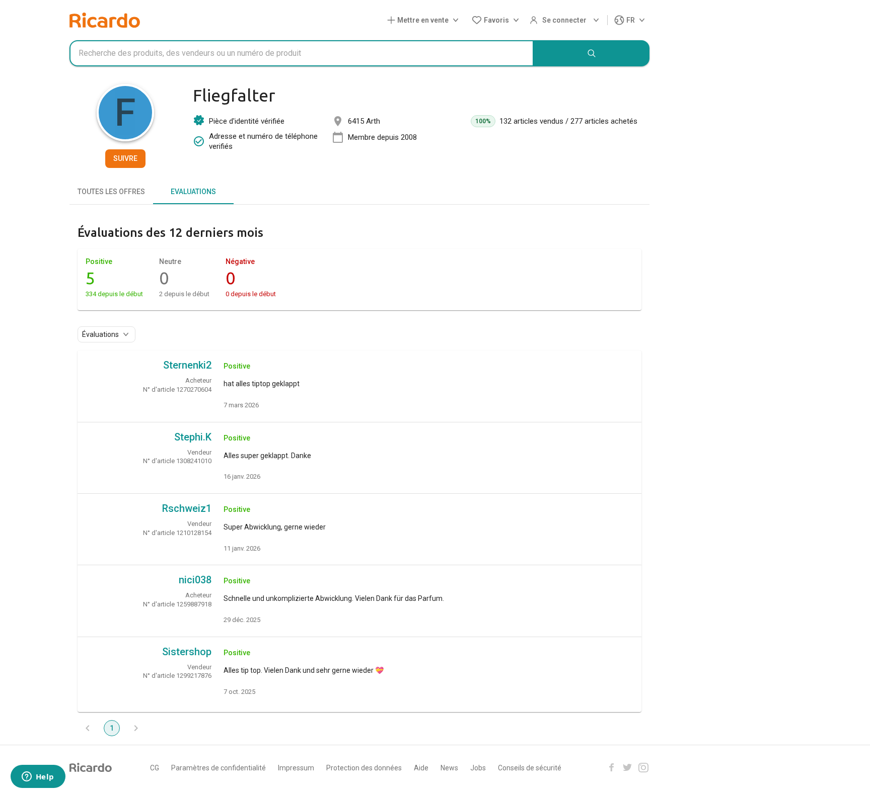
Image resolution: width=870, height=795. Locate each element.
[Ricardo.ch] (104, 20)
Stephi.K (192, 437)
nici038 (195, 580)
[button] (425, 20)
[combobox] (301, 53)
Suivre (125, 158)
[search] (591, 53)
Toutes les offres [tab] (111, 192)
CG (154, 768)
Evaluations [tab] (193, 192)
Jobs (478, 768)
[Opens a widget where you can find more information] (37, 777)
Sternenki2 (187, 365)
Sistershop (186, 652)
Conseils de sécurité (529, 768)
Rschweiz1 (186, 508)
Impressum (296, 768)
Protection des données (364, 768)
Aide (421, 768)
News (449, 768)
